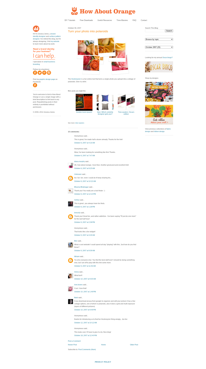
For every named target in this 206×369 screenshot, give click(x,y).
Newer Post (72, 345)
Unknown (78, 174)
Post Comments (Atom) (87, 349)
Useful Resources (105, 20)
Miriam (76, 256)
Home (103, 345)
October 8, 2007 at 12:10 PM (85, 194)
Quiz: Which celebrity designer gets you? (105, 113)
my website (55, 41)
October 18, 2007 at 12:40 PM (85, 335)
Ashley (76, 200)
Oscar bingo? (167, 58)
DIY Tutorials (70, 20)
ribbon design (159, 131)
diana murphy (79, 161)
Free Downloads (86, 20)
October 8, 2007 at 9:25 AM (84, 168)
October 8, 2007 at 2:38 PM (84, 222)
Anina (76, 272)
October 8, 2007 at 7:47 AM (84, 156)
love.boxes (78, 285)
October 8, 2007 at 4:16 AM (84, 143)
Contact (144, 20)
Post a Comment (74, 341)
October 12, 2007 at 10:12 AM (85, 323)
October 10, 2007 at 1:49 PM (85, 292)
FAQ (134, 20)
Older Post (134, 345)
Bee (75, 241)
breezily (77, 213)
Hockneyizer (76, 79)
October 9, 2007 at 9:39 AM (84, 251)
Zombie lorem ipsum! (84, 112)
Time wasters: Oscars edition (126, 113)
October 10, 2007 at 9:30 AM (85, 279)
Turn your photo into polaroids (88, 31)
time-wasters (79, 123)
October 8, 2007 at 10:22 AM (85, 181)
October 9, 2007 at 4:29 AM (84, 235)
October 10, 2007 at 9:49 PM (85, 310)
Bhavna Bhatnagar (81, 187)
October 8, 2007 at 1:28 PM (84, 207)
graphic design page (47, 79)
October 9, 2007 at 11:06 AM (85, 266)
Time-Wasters (122, 20)
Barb (76, 298)
